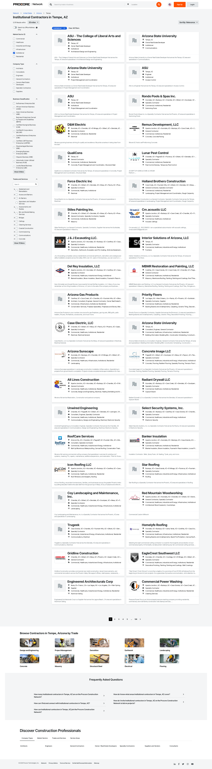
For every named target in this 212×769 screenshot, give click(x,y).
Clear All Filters (74, 28)
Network (38, 4)
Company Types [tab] (27, 738)
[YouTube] (192, 764)
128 (136, 619)
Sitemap (96, 763)
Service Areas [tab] (75, 738)
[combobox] (143, 4)
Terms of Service (65, 763)
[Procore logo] (21, 4)
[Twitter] (183, 764)
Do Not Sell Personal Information (82, 763)
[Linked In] (175, 764)
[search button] (158, 4)
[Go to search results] (36, 184)
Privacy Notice (53, 763)
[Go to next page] (140, 619)
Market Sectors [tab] (42, 738)
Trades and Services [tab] (59, 738)
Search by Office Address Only (26, 28)
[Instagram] (188, 764)
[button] (14, 38)
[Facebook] (178, 764)
